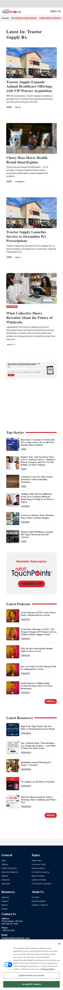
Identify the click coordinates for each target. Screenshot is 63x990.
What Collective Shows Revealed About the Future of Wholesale (29, 317)
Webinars (5, 897)
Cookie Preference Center (31, 975)
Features (25, 506)
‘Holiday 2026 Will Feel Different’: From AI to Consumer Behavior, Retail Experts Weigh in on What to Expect (37, 497)
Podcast (5, 876)
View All (50, 701)
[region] (31, 964)
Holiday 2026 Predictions (50, 18)
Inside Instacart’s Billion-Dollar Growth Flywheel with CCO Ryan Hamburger (36, 686)
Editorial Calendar (38, 901)
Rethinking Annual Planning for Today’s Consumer (36, 763)
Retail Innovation (38, 876)
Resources (26, 733)
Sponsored (6, 884)
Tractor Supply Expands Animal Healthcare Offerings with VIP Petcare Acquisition (29, 86)
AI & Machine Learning (40, 872)
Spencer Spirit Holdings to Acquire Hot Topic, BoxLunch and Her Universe (37, 534)
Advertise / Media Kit (39, 905)
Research (5, 901)
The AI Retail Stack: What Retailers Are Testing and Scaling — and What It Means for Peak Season (38, 745)
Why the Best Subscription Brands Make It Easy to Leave (37, 650)
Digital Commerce (38, 880)
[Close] (59, 943)
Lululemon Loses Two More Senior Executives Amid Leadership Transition (37, 479)
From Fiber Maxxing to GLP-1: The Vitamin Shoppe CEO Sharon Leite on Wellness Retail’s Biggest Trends (39, 632)
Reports (5, 905)
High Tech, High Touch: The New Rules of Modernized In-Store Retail (37, 727)
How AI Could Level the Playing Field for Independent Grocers (38, 668)
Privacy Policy (48, 969)
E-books (5, 909)
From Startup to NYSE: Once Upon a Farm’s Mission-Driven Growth (38, 614)
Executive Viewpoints (10, 872)
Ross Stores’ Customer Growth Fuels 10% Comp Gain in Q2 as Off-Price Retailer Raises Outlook (38, 442)
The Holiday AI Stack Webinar (24, 18)
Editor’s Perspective (9, 868)
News (9, 107)
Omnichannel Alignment (41, 884)
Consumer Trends (38, 865)
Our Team (35, 897)
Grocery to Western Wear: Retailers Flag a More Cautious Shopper (37, 516)
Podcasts (26, 619)
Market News (36, 861)
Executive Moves (38, 868)
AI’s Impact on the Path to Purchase (38, 781)
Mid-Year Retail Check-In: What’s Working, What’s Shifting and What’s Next (38, 799)
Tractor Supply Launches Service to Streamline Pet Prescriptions (26, 236)
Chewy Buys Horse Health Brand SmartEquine (26, 160)
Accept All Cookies (31, 984)
